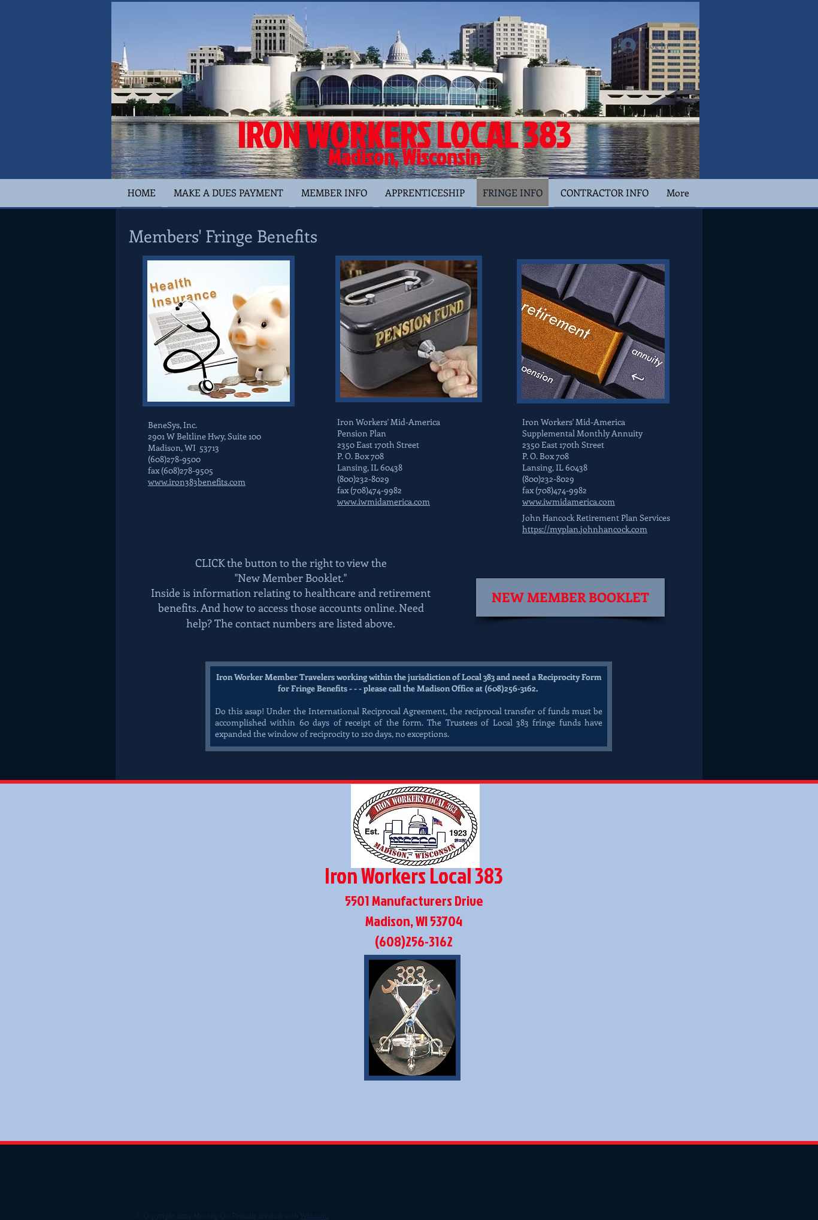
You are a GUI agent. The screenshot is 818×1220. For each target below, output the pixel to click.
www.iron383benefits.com (197, 481)
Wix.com (314, 1215)
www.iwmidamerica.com (383, 501)
